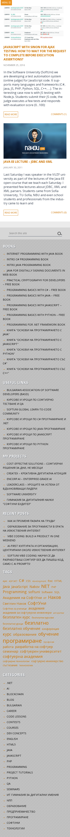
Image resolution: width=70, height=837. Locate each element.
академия (36, 608)
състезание (10, 665)
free (50, 581)
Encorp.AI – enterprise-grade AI (29, 479)
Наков (54, 597)
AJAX (5, 581)
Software (47, 592)
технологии (26, 665)
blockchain (15, 694)
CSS (28, 581)
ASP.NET (13, 581)
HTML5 (11, 744)
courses (12, 727)
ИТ (44, 598)
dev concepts (16, 733)
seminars (13, 789)
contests (13, 722)
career (11, 711)
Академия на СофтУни (22, 597)
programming (17, 767)
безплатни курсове (43, 617)
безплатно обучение (21, 628)
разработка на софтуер (34, 646)
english (12, 739)
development (39, 581)
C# (21, 580)
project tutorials (20, 772)
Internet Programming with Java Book (35, 253)
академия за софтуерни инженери (27, 612)
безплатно (37, 623)
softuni (34, 592)
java (9, 750)
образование (25, 634)
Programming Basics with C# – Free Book (36, 290)
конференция (50, 629)
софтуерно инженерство (47, 661)
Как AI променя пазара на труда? (31, 521)
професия (48, 641)
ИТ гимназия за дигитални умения (33, 795)
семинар (10, 651)
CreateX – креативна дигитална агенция (36, 473)
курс (7, 634)
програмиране (22, 640)
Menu (6, 2)
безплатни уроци (13, 623)
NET (45, 586)
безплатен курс (16, 617)
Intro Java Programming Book (29, 265)
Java (6, 586)
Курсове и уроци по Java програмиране (36, 429)
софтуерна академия (23, 656)
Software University (21, 494)
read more (11, 114)
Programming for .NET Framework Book (36, 324)
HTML (58, 581)
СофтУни (37, 603)
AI (8, 688)
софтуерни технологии (16, 661)
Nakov (34, 586)
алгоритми (58, 613)
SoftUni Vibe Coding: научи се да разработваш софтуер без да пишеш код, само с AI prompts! (33, 560)
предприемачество (21, 811)
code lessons (16, 716)
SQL (57, 592)
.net (10, 683)
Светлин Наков (14, 603)
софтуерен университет (41, 651)
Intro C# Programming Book (27, 259)
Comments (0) (58, 212)
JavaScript (19, 586)
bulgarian (14, 705)
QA (8, 783)
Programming (15, 591)
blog (10, 699)
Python (12, 778)
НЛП (9, 800)
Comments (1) (58, 114)
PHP (54, 587)
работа (8, 647)
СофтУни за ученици (15, 608)
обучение (48, 634)
